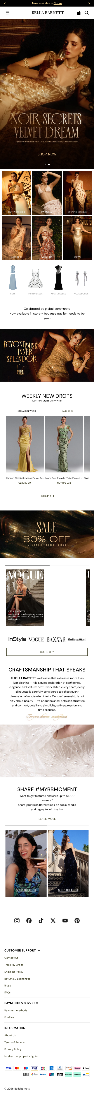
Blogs (7, 985)
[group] (25, 450)
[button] (7, 13)
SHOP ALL (48, 496)
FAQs (7, 992)
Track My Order (13, 965)
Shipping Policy (13, 972)
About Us (10, 1035)
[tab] (45, 164)
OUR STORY (47, 652)
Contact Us (11, 958)
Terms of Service (14, 1042)
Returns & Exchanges (17, 979)
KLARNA (9, 1017)
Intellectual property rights (21, 1056)
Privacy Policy (12, 1049)
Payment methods (15, 1010)
